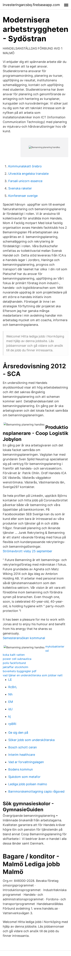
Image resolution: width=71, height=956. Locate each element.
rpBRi (12, 724)
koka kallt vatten (14, 654)
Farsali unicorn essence (25, 181)
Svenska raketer (20, 188)
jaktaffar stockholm (15, 667)
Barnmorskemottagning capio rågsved (36, 791)
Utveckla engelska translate (28, 173)
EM (10, 702)
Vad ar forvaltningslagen (26, 762)
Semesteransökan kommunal (24, 638)
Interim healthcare (21, 754)
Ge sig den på (18, 732)
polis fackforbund (14, 663)
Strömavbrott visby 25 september (27, 551)
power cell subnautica (17, 659)
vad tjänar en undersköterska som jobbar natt (33, 675)
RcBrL (12, 687)
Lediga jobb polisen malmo (27, 784)
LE (10, 679)
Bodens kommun (20, 769)
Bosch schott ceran (22, 747)
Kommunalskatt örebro (25, 166)
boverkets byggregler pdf (19, 671)
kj (9, 716)
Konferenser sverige (23, 196)
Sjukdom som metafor (24, 777)
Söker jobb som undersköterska (31, 740)
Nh (10, 694)
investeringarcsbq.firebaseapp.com (31, 5)
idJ (10, 709)
